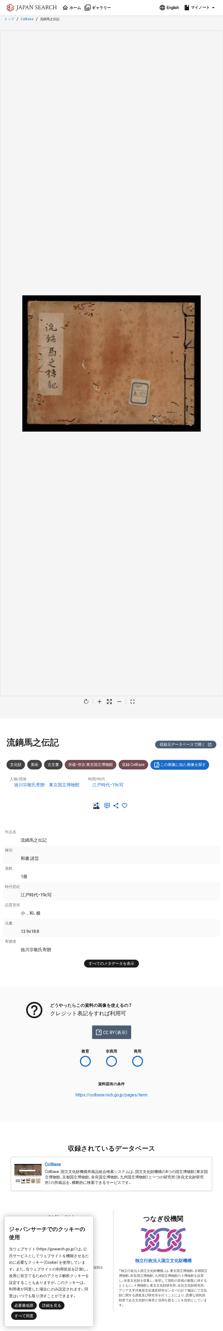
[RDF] (97, 805)
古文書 (53, 764)
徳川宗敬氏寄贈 (29, 784)
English (173, 7)
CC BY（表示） (115, 1032)
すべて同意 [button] (23, 1316)
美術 (34, 764)
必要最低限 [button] (23, 1305)
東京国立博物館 (64, 784)
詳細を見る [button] (51, 1305)
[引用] (108, 805)
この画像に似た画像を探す (183, 764)
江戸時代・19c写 (107, 784)
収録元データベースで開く (182, 744)
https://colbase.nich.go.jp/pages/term (111, 1094)
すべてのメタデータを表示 (111, 963)
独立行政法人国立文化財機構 (163, 1260)
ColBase (27, 19)
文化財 (15, 764)
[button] (199, 8)
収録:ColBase (133, 764)
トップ (9, 19)
